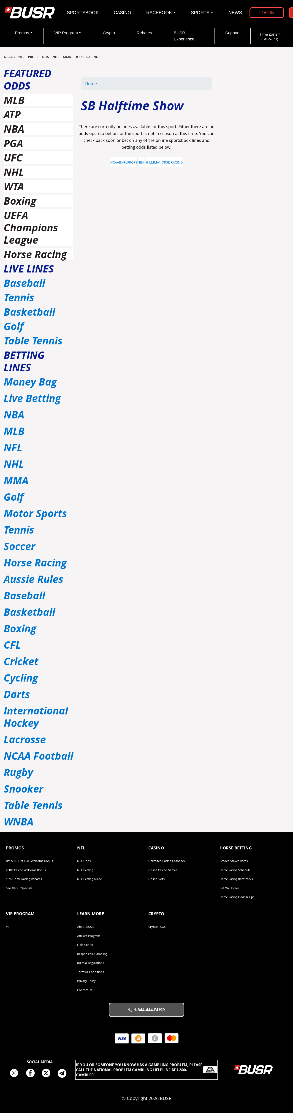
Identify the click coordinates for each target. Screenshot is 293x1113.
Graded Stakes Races (234, 861)
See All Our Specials (19, 888)
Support (232, 33)
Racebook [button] (159, 12)
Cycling (21, 678)
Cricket (21, 661)
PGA (13, 143)
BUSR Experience (184, 36)
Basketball (29, 312)
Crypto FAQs (156, 927)
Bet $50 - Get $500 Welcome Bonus (29, 861)
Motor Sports (35, 513)
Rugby (18, 772)
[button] (91, 70)
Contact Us (84, 990)
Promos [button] (22, 33)
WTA (14, 186)
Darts (17, 694)
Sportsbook (83, 12)
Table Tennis (33, 340)
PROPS (33, 57)
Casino (122, 12)
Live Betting (32, 398)
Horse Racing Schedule (235, 870)
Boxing (20, 201)
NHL (55, 57)
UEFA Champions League (31, 227)
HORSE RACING (86, 57)
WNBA (18, 821)
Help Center (85, 945)
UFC (13, 157)
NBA (45, 57)
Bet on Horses (229, 888)
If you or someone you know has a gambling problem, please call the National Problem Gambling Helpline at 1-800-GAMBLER (139, 1069)
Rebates (144, 33)
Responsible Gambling (92, 954)
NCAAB (9, 57)
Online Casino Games (162, 870)
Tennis (19, 297)
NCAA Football (38, 756)
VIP (8, 927)
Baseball (24, 283)
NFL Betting (85, 870)
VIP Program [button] (66, 33)
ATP (12, 114)
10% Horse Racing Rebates (24, 879)
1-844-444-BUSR (149, 1010)
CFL (12, 645)
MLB (14, 100)
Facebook (31, 1073)
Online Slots (156, 879)
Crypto (109, 33)
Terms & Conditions (90, 972)
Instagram (15, 1073)
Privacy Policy (86, 981)
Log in (266, 12)
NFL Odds (84, 861)
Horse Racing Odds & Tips (237, 897)
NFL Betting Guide (89, 879)
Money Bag (30, 382)
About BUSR (85, 927)
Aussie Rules (33, 579)
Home (91, 83)
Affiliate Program (88, 936)
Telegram (63, 1073)
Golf (14, 326)
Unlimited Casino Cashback (166, 861)
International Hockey (36, 716)
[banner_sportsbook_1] (146, 70)
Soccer (19, 546)
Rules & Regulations (90, 963)
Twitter (47, 1073)
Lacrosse (25, 739)
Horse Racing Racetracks (236, 879)
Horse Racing (35, 254)
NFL (21, 57)
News (235, 12)
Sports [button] (200, 12)
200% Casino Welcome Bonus (26, 870)
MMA (67, 57)
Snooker (23, 789)
